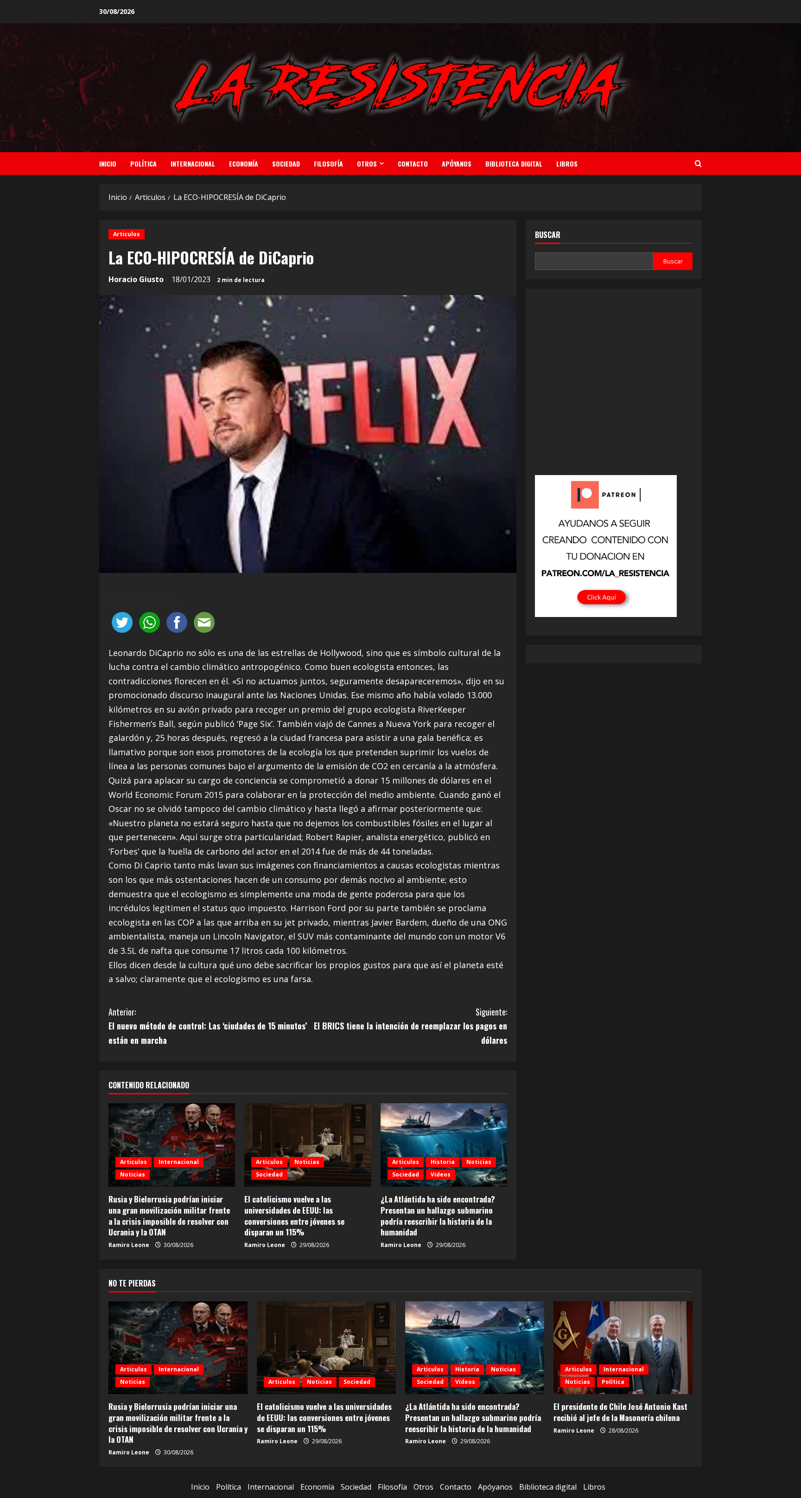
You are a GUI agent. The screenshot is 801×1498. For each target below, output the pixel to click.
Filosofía (328, 163)
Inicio (107, 163)
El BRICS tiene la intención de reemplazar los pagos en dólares (410, 1026)
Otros (367, 163)
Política (143, 163)
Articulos (126, 234)
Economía (243, 163)
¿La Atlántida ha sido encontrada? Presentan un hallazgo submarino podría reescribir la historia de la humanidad (438, 1215)
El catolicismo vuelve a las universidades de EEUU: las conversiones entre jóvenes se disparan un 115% (294, 1215)
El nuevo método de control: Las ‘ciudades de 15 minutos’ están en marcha (207, 1026)
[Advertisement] (614, 388)
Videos (441, 1174)
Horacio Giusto (136, 279)
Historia (443, 1162)
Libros (567, 163)
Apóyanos (456, 163)
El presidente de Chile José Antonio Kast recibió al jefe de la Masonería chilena (620, 1412)
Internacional (193, 163)
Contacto (413, 163)
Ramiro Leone (128, 1245)
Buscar (547, 235)
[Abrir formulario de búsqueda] (698, 163)
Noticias (132, 1174)
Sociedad (286, 163)
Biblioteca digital (513, 163)
